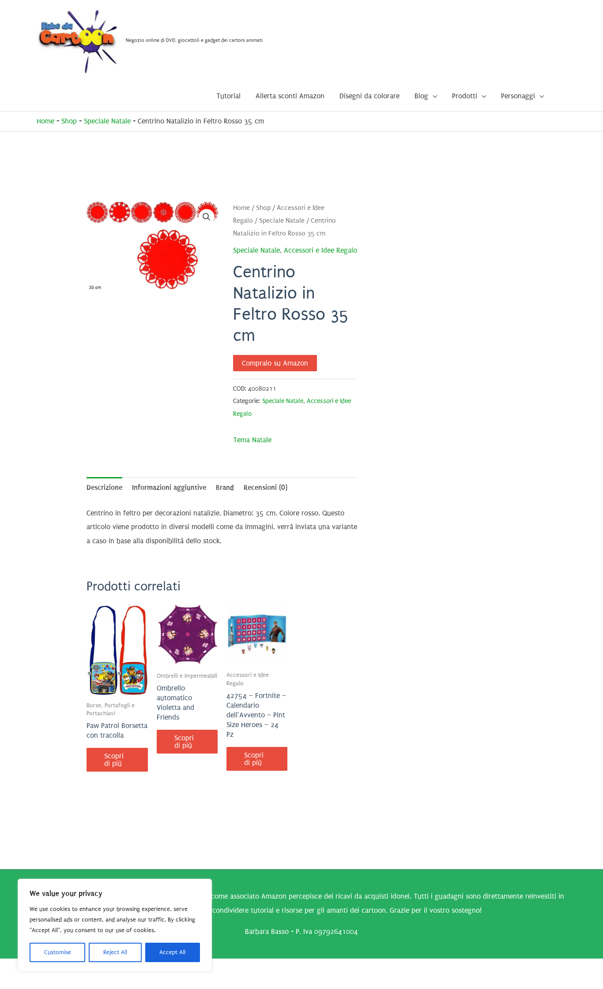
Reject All (115, 952)
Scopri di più (114, 760)
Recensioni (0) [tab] (265, 487)
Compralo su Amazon (275, 363)
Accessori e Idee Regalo (320, 250)
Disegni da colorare (369, 96)
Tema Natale (252, 440)
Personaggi (518, 96)
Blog (421, 96)
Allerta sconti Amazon (290, 96)
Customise (57, 952)
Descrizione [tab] (104, 487)
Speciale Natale (107, 121)
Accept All (172, 952)
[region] (115, 925)
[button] (207, 217)
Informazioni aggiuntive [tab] (169, 487)
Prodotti (464, 96)
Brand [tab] (225, 487)
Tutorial (228, 96)
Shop (69, 121)
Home (45, 121)
